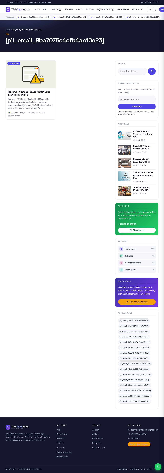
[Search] (149, 9)
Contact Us (97, 443)
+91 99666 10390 (151, 2)
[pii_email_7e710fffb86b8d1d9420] (134, 358)
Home (37, 9)
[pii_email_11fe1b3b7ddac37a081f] (71, 17)
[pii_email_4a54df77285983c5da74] (135, 374)
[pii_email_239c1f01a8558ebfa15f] (144, 17)
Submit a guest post (139, 444)
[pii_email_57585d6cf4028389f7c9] (135, 364)
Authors (95, 434)
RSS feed (135, 439)
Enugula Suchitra (18, 113)
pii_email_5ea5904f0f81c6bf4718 (34, 17)
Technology (55, 9)
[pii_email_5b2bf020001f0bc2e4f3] (134, 380)
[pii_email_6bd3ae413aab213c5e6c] (135, 385)
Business (69, 9)
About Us (96, 430)
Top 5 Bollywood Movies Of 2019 (141, 188)
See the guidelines (138, 302)
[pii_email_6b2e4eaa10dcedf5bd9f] (134, 347)
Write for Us (97, 439)
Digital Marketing (105, 9)
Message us (138, 230)
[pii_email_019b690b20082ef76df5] (135, 401)
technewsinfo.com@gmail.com (39, 2)
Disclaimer (134, 469)
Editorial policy (98, 447)
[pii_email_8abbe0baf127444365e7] (135, 396)
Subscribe (137, 106)
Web (45, 9)
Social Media (123, 9)
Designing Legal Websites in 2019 (141, 160)
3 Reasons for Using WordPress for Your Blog (143, 175)
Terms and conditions (149, 469)
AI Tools (90, 9)
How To (79, 9)
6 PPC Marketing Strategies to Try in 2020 (142, 134)
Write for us (138, 9)
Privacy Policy (122, 469)
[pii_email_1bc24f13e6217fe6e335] (134, 353)
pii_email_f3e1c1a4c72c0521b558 (107, 17)
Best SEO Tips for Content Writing (141, 147)
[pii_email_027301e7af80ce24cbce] (135, 342)
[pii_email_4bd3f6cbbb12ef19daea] (134, 369)
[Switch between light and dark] (155, 9)
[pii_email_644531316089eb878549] (135, 390)
